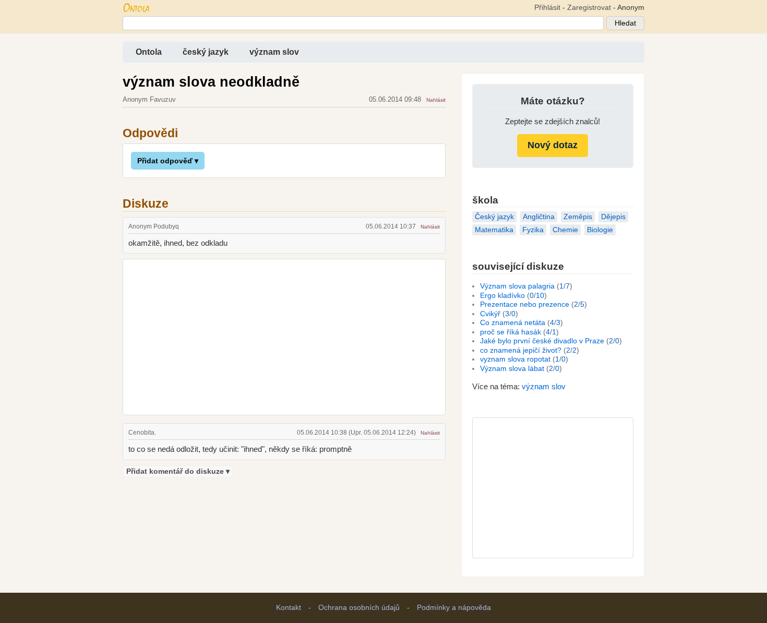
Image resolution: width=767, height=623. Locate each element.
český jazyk (206, 51)
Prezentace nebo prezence (524, 304)
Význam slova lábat (512, 369)
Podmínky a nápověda (454, 608)
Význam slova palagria (517, 286)
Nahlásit (436, 100)
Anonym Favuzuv (149, 99)
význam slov (274, 51)
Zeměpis (578, 217)
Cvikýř (490, 314)
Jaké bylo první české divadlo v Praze (542, 341)
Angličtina (539, 217)
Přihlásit (547, 7)
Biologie (600, 230)
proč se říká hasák (510, 332)
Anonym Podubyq (153, 226)
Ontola (149, 51)
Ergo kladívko (502, 295)
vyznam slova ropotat (515, 359)
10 (540, 295)
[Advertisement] (284, 335)
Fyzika (533, 230)
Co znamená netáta (512, 323)
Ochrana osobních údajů (359, 608)
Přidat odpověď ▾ (167, 161)
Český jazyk (494, 217)
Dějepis (613, 217)
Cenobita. (142, 432)
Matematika (494, 230)
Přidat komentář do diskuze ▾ (178, 471)
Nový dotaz (553, 145)
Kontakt (288, 608)
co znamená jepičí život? (520, 350)
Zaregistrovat (589, 7)
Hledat (625, 23)
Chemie (565, 230)
